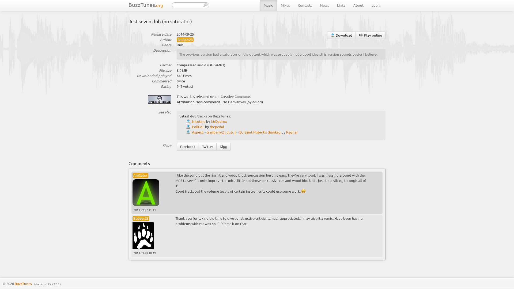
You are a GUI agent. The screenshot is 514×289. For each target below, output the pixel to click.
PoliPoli (198, 126)
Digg (223, 146)
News (324, 5)
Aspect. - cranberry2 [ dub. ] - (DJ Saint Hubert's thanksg (236, 132)
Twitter (207, 146)
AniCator (140, 175)
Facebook (187, 146)
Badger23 (185, 39)
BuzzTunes (145, 4)
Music (268, 5)
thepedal (217, 126)
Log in (376, 5)
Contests (305, 5)
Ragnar (292, 132)
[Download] (189, 121)
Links (341, 5)
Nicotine (198, 121)
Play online (372, 35)
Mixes (285, 5)
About (358, 5)
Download (343, 35)
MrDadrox (219, 121)
